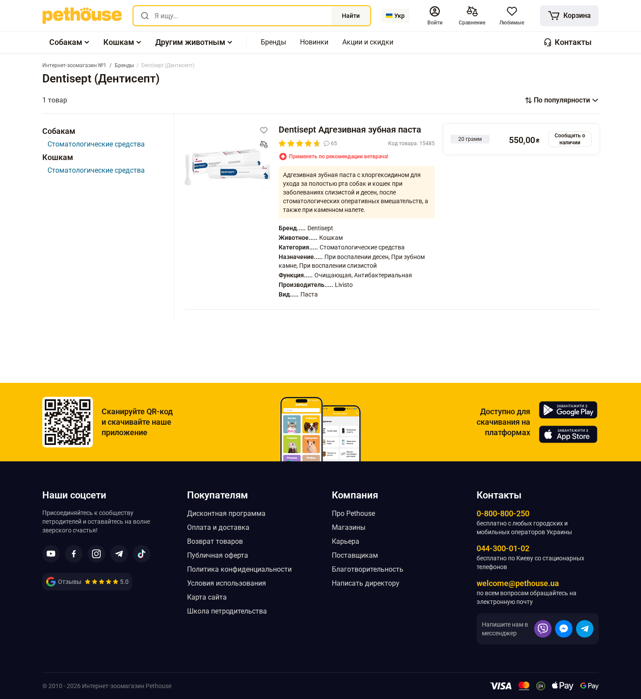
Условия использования (226, 583)
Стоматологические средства (96, 144)
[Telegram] (584, 629)
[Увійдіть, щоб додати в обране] (264, 130)
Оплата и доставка (218, 527)
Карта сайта (207, 597)
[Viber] (543, 629)
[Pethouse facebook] (73, 554)
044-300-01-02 (503, 548)
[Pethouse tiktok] (141, 554)
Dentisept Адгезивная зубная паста (350, 129)
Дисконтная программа (226, 513)
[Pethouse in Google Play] (568, 409)
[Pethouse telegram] (119, 554)
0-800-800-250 (503, 513)
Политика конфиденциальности (239, 569)
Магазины (348, 527)
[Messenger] (564, 629)
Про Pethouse (353, 513)
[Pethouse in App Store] (568, 434)
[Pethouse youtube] (51, 554)
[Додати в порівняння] (264, 144)
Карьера (345, 541)
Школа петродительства (227, 611)
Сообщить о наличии (570, 139)
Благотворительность (367, 569)
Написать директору (365, 583)
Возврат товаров (215, 541)
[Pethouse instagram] (96, 554)
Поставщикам (355, 555)
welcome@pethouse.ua (518, 583)
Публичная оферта (217, 555)
